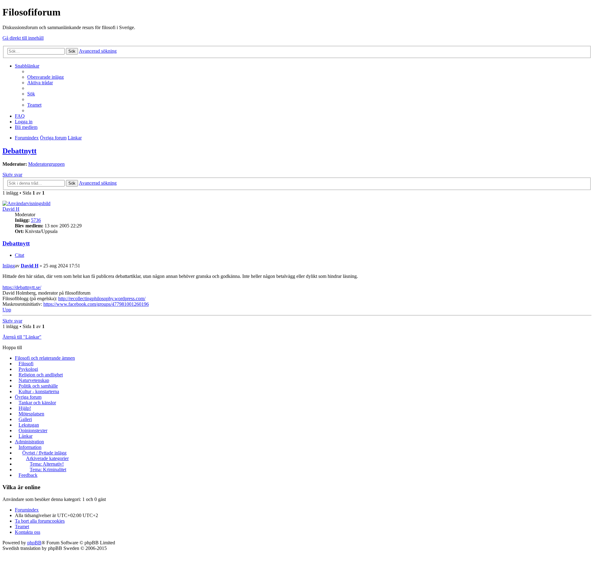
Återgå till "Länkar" (21, 337)
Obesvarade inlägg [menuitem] (45, 77)
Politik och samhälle (38, 385)
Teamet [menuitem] (34, 105)
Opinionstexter (33, 430)
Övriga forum (28, 397)
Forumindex (27, 509)
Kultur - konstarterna (39, 391)
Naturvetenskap (34, 380)
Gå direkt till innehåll (23, 38)
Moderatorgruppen (46, 164)
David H (10, 209)
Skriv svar (12, 174)
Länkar (25, 436)
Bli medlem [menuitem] (26, 127)
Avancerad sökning (98, 51)
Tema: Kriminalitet (48, 469)
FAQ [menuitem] (20, 116)
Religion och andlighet (41, 374)
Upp (6, 309)
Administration (29, 441)
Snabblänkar (27, 65)
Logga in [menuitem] (23, 121)
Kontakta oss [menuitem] (27, 532)
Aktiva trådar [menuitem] (40, 82)
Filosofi (26, 363)
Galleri (25, 419)
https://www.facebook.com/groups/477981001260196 (96, 304)
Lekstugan (29, 425)
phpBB (34, 542)
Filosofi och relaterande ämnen (45, 358)
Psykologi (28, 369)
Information (30, 447)
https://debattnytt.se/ (21, 287)
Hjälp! (25, 408)
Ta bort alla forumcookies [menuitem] (40, 521)
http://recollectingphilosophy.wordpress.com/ (101, 298)
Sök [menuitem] (31, 93)
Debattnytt (19, 151)
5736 (36, 220)
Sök (71, 51)
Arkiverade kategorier (47, 458)
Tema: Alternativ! (47, 464)
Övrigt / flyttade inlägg (44, 452)
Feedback (28, 475)
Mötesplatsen (31, 413)
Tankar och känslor (37, 402)
